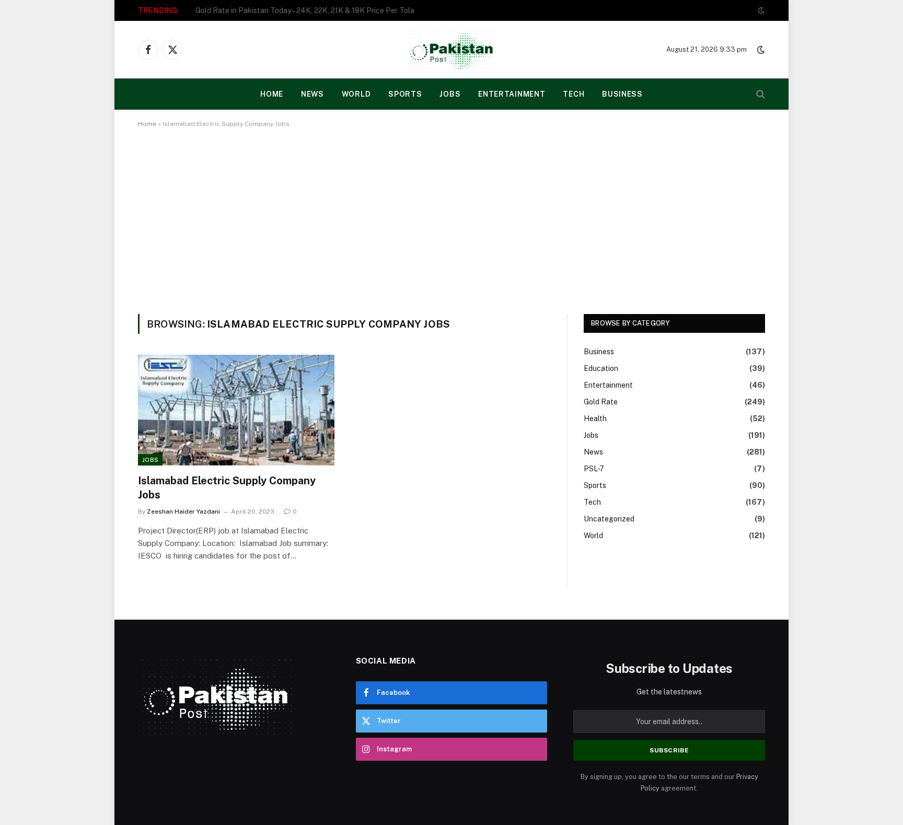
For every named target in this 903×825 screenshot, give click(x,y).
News (312, 94)
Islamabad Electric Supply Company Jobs (227, 487)
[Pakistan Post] (451, 49)
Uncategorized (609, 519)
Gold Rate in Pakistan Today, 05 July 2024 (266, 10)
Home (147, 123)
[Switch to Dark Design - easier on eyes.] (760, 10)
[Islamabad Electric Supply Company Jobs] (236, 410)
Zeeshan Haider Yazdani (183, 511)
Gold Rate (601, 402)
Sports (405, 94)
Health (595, 418)
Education (601, 368)
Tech (573, 94)
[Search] (759, 94)
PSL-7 (594, 468)
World (356, 94)
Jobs (449, 94)
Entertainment (511, 94)
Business (622, 94)
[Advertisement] (451, 219)
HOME (271, 94)
